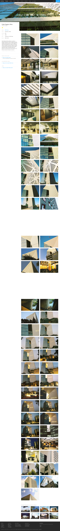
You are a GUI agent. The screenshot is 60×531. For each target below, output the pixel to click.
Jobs (30, 1)
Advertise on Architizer (18, 526)
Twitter (9, 525)
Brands (18, 1)
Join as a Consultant (18, 525)
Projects (6, 1)
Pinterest (10, 526)
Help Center (2, 527)
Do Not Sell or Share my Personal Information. (32, 529)
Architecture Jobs (27, 524)
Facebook (10, 524)
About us (2, 524)
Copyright (40, 529)
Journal (22, 1)
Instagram (10, 527)
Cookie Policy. (24, 529)
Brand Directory (27, 526)
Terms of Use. (20, 529)
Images (11, 1)
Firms (14, 1)
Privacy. (17, 529)
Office (10, 31)
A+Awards (2, 525)
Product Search (27, 525)
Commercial (6, 31)
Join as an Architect (18, 524)
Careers (2, 526)
